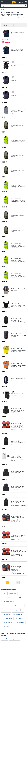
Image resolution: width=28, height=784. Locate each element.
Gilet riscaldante (17, 614)
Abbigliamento (14, 639)
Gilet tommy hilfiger (8, 601)
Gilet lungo (6, 626)
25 (21, 582)
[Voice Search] (25, 6)
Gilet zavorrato (7, 597)
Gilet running (6, 614)
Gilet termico (6, 610)
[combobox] (14, 5)
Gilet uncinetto (7, 606)
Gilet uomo (18, 597)
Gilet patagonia (20, 622)
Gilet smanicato (18, 606)
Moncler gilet (12, 593)
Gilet (3, 9)
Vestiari (5, 639)
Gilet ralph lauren (7, 618)
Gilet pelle (16, 610)
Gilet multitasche (7, 622)
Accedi (21, 2)
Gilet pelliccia (19, 618)
